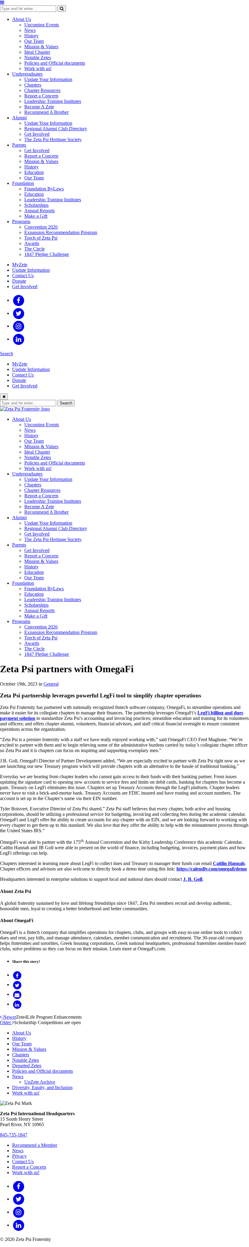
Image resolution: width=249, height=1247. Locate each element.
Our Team (34, 41)
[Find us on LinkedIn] (18, 339)
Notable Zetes (37, 57)
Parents (19, 145)
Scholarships (36, 205)
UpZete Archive (39, 1082)
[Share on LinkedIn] (17, 1004)
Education (34, 172)
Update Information (31, 270)
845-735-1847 (13, 1134)
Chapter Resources (42, 90)
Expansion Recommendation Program (60, 232)
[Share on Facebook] (17, 974)
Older (6, 1022)
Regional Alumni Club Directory (55, 128)
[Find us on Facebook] (18, 300)
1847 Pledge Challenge (46, 254)
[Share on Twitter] (17, 984)
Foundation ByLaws (44, 188)
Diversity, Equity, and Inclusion (42, 1087)
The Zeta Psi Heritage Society (53, 139)
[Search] (61, 8)
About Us (21, 19)
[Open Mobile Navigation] (2, 2)
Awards (31, 243)
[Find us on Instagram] (18, 326)
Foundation (23, 183)
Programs (21, 221)
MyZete (19, 264)
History (31, 35)
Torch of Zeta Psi (40, 237)
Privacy (19, 1156)
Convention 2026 (41, 227)
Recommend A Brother (46, 112)
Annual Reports (39, 210)
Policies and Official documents (54, 63)
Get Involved (36, 134)
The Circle (34, 248)
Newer (9, 1017)
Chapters (32, 84)
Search (6, 353)
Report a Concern (41, 95)
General (51, 684)
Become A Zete (39, 106)
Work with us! (38, 68)
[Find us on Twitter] (18, 313)
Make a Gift (35, 216)
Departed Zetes (26, 1065)
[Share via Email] (17, 994)
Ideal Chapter (37, 52)
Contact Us (23, 275)
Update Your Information (48, 79)
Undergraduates (27, 74)
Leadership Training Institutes (52, 101)
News (30, 30)
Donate (19, 281)
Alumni (19, 117)
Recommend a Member (34, 1145)
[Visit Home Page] (25, 408)
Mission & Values (41, 46)
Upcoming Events (41, 24)
